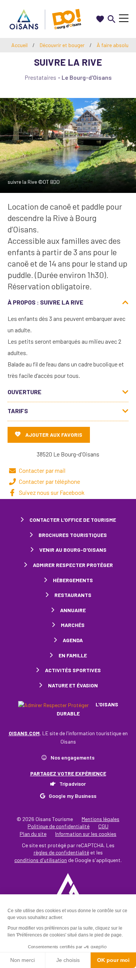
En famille (73, 655)
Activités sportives (73, 670)
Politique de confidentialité (59, 826)
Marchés (73, 625)
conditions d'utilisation (40, 860)
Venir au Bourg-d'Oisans (73, 549)
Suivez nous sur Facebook (52, 492)
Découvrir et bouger (63, 45)
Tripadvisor (72, 783)
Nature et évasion (73, 685)
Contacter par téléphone (49, 481)
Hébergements (73, 580)
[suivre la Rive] (68, 145)
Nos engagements (72, 757)
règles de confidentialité (61, 852)
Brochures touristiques (73, 535)
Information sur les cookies (85, 834)
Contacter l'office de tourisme (72, 519)
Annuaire (73, 610)
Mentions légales (100, 819)
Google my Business (72, 796)
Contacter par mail (42, 470)
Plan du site (33, 834)
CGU (103, 826)
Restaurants (72, 595)
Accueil (19, 45)
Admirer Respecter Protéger (73, 565)
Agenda (73, 640)
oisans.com (24, 733)
